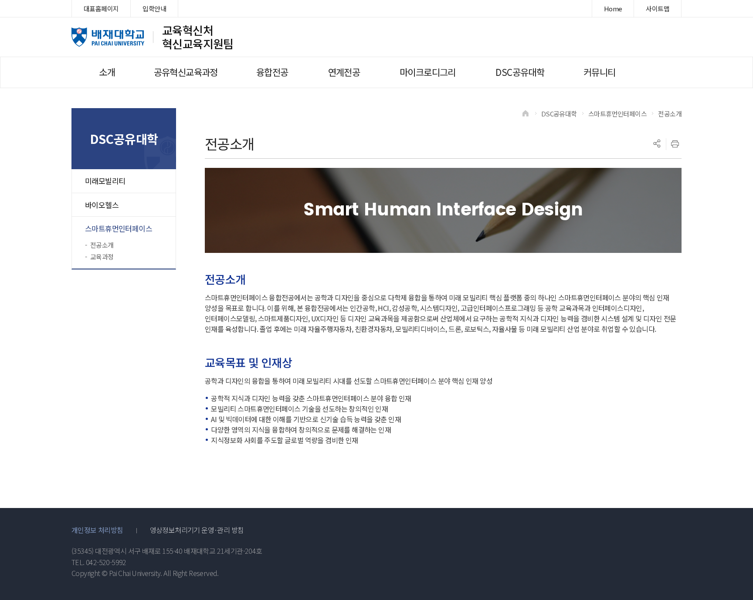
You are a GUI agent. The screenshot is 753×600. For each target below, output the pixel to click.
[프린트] (675, 143)
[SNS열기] (656, 143)
